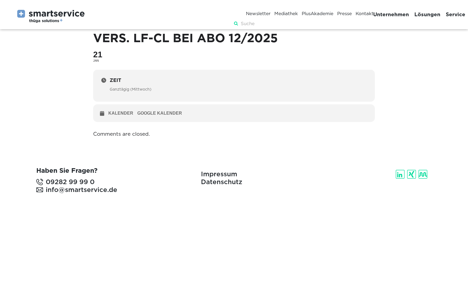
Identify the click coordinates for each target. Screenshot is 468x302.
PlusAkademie (317, 13)
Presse (344, 13)
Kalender (120, 113)
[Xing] (412, 174)
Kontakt (364, 13)
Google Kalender (159, 113)
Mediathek (286, 13)
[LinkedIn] (401, 174)
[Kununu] (423, 174)
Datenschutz (221, 182)
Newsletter (258, 13)
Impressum (219, 174)
